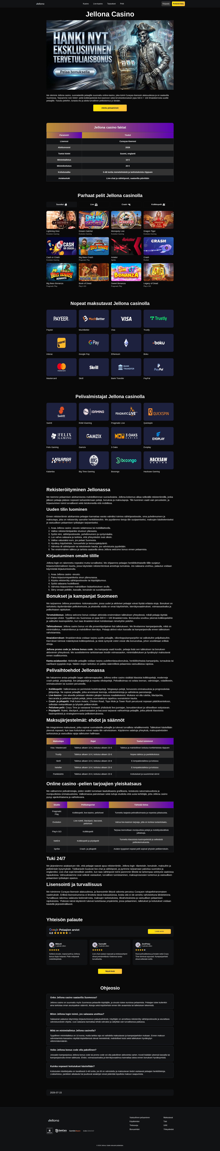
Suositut (60, 204)
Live (92, 204)
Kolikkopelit (156, 204)
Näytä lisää (110, 971)
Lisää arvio (159, 931)
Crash (124, 204)
